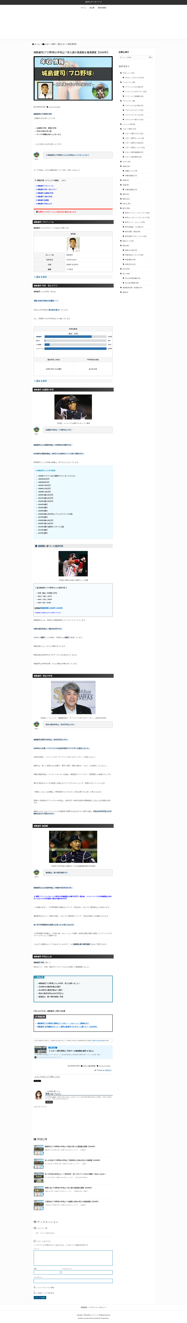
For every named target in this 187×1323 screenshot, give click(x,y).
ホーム (37, 44)
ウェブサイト (38, 1277)
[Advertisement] (93, 25)
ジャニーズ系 (129, 124)
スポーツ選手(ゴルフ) (134, 133)
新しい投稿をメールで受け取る (44, 1293)
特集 (126, 245)
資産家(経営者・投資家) (132, 287)
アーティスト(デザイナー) (135, 91)
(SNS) (50, 1102)
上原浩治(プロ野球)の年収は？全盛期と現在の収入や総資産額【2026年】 (72, 1201)
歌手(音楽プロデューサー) (135, 236)
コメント (37, 1249)
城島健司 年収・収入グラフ (46, 189)
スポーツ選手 (50, 44)
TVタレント (128, 73)
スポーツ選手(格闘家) (134, 152)
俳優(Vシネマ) (131, 171)
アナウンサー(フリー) (134, 110)
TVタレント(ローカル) (134, 77)
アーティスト (129, 82)
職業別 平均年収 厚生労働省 (99, 1040)
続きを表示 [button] (41, 277)
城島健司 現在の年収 (44, 196)
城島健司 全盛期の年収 (44, 193)
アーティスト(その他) (134, 87)
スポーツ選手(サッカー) (134, 138)
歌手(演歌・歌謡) (132, 231)
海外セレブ (128, 241)
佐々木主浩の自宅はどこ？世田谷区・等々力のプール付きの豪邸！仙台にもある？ (75, 1174)
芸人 (126, 273)
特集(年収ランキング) (134, 255)
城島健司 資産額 (42, 200)
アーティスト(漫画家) (134, 96)
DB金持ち (108, 1070)
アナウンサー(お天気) (134, 105)
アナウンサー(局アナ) (134, 119)
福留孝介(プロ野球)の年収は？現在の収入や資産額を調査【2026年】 (70, 1146)
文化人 (126, 203)
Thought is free (104, 1318)
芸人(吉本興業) (132, 283)
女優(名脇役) (131, 189)
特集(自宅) (130, 264)
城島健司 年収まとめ (44, 204)
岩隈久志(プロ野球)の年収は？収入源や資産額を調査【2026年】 (69, 1188)
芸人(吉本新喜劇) (132, 278)
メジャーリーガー (54, 107)
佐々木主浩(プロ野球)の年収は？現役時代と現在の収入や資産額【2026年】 (73, 1160)
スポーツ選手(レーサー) (135, 147)
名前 (35, 1269)
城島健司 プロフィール (44, 186)
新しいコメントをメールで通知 (44, 1287)
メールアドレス (66, 1269)
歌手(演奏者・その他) (134, 227)
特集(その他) (131, 250)
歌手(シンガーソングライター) (137, 217)
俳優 (126, 166)
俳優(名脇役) (131, 175)
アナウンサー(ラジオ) (134, 115)
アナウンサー (129, 101)
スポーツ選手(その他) (134, 143)
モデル (126, 161)
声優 (126, 180)
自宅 (126, 269)
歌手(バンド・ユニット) (135, 222)
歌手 (126, 208)
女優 (126, 185)
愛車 (126, 199)
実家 (126, 194)
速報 (125, 292)
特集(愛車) (130, 259)
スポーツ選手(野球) (68, 44)
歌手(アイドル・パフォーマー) (137, 213)
